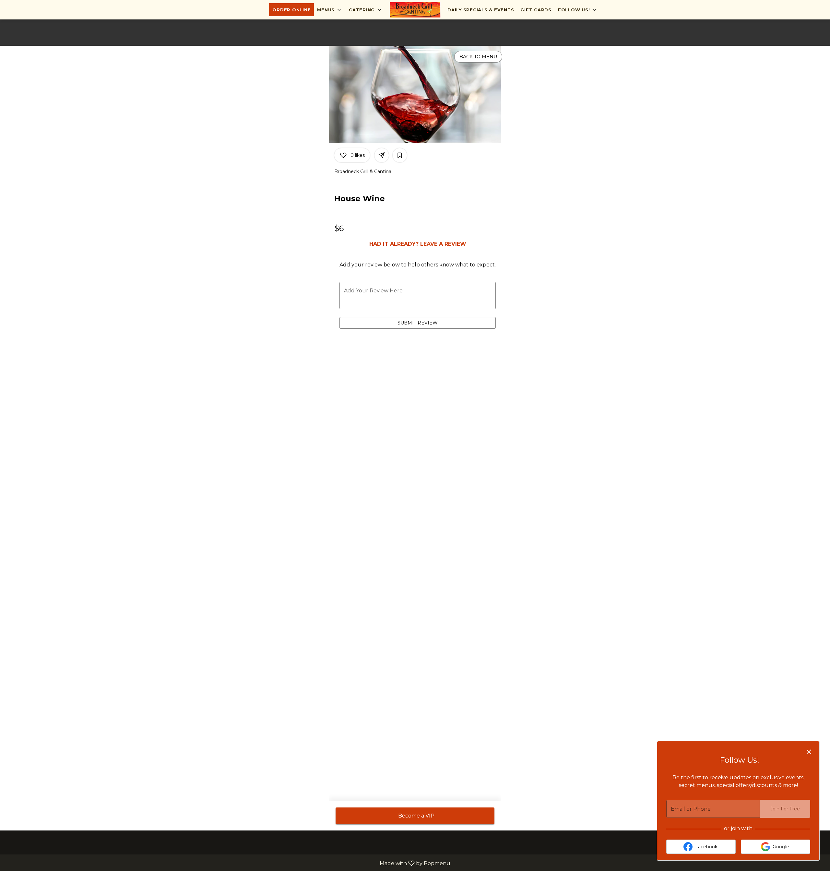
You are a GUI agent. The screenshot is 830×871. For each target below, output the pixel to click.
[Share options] (381, 155)
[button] (330, 9)
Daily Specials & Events (480, 9)
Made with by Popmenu (227, 863)
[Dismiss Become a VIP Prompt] (809, 751)
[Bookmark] (400, 155)
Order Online (291, 9)
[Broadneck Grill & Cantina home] (415, 10)
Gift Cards (535, 9)
